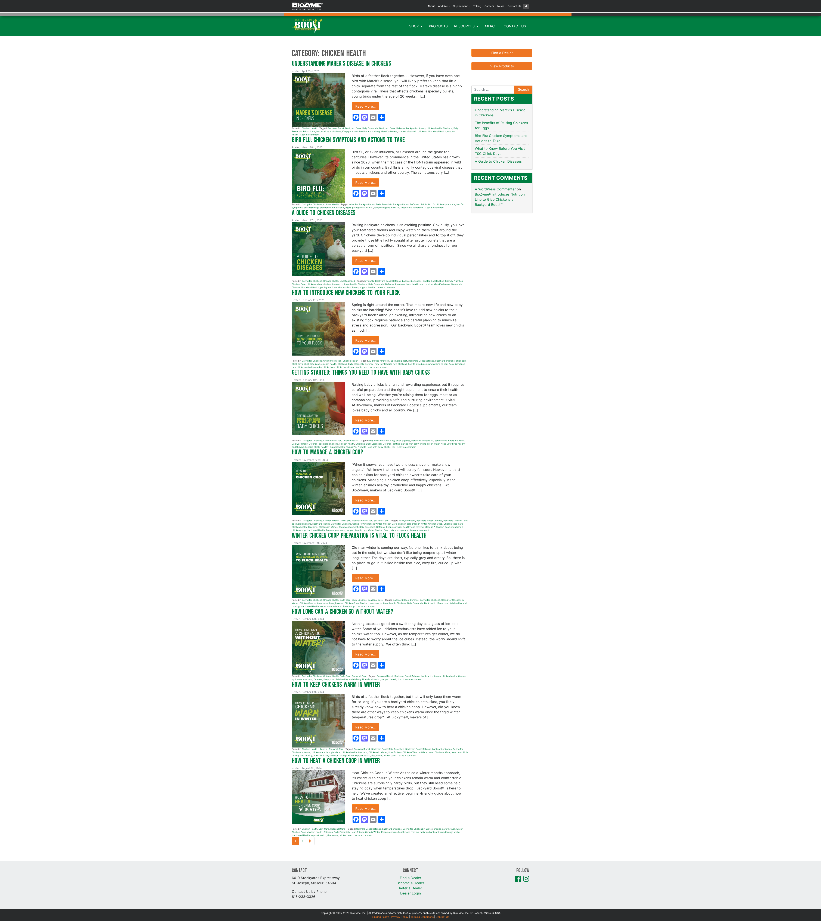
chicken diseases (331, 284)
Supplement (460, 6)
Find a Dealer (502, 53)
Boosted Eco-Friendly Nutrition (447, 281)
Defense (389, 284)
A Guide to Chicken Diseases (324, 213)
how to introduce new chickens (391, 364)
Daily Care (345, 520)
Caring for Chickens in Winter (367, 523)
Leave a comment (309, 134)
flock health (430, 603)
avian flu (353, 204)
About (431, 6)
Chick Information (332, 360)
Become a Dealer (410, 883)
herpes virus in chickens (328, 131)
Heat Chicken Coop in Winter (365, 832)
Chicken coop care (453, 523)
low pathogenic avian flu (386, 207)
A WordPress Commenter (495, 189)
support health (367, 287)
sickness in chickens (348, 287)
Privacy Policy (399, 916)
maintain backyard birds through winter (334, 755)
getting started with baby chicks (409, 443)
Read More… (365, 106)
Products (438, 26)
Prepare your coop (335, 530)
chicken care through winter (412, 523)
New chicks (336, 367)
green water (433, 443)
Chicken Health (309, 128)
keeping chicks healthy (317, 447)
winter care (326, 606)
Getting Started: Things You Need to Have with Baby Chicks (361, 372)
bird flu (423, 204)
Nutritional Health (437, 131)
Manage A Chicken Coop (437, 527)
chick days (297, 364)
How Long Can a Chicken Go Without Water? (343, 612)
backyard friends (321, 523)
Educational (309, 131)
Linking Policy (380, 916)
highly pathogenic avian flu (359, 207)
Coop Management (348, 527)
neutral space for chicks (316, 367)
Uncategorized (347, 281)
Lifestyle (362, 600)
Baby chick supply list (422, 440)
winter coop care (399, 530)
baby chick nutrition (378, 440)
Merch (491, 26)
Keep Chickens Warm (439, 752)
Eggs (354, 600)
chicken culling (314, 284)
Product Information (362, 520)
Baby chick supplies (400, 440)
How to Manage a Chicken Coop (327, 452)
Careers (489, 6)
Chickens (447, 128)
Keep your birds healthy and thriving (361, 131)
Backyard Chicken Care (455, 520)
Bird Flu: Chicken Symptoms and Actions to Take (348, 140)
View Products (502, 66)
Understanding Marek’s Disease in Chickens (342, 63)
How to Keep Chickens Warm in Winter (337, 685)
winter (379, 755)
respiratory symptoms (412, 207)
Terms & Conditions (422, 916)
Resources (465, 26)
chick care (461, 360)
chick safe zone (312, 364)
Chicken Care (299, 284)
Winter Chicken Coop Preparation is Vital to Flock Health (360, 535)
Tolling (477, 6)
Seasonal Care (381, 520)
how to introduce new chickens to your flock (431, 364)
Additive (443, 6)
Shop (414, 26)
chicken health (434, 128)
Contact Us (514, 6)
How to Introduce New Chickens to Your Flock (347, 293)
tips (364, 367)
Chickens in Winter (328, 527)
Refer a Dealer (410, 888)
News (500, 6)
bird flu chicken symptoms (441, 204)
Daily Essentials (376, 284)
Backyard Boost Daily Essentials (361, 128)
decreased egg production (317, 207)
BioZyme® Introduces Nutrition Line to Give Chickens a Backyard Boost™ (500, 199)
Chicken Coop (435, 523)
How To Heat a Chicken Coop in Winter (336, 761)
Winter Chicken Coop (378, 530)
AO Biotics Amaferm (378, 360)
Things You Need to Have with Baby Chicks (368, 447)
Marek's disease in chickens (413, 131)
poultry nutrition (328, 287)
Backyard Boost (336, 128)
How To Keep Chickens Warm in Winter (408, 752)
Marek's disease (389, 131)
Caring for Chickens (312, 204)
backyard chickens (415, 128)
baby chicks (441, 440)
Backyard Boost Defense (392, 128)
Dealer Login (410, 893)
